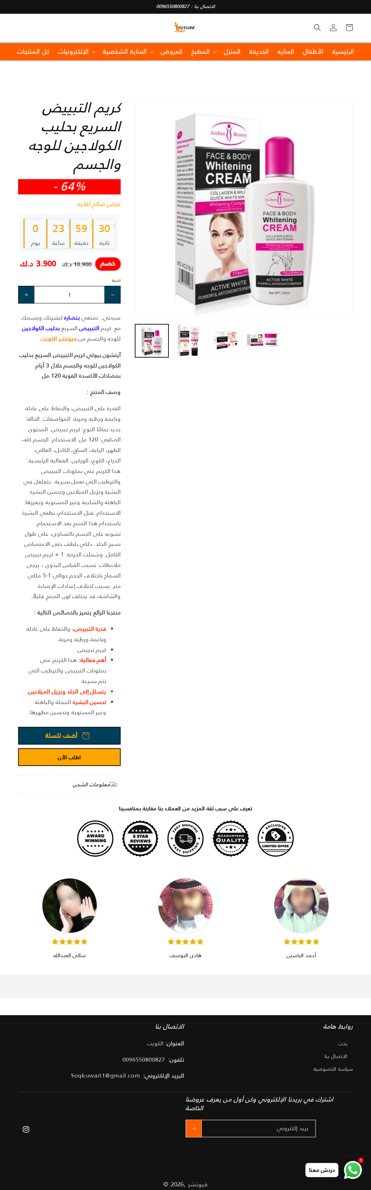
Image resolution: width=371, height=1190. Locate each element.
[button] (317, 28)
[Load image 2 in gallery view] (188, 341)
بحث (342, 1043)
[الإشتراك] (194, 1128)
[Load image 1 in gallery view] (151, 341)
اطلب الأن (69, 757)
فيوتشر (198, 1184)
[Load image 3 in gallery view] (225, 341)
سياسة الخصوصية (333, 1069)
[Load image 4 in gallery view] (262, 341)
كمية (116, 280)
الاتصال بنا (336, 1056)
